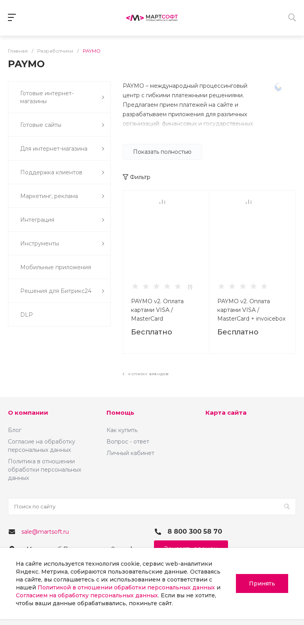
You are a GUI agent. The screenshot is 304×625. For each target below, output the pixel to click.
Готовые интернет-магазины (47, 97)
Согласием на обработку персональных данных (87, 595)
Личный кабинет (130, 453)
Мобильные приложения (55, 267)
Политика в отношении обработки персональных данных (44, 469)
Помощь (120, 412)
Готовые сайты (40, 124)
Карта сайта (226, 412)
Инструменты (39, 243)
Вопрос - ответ (127, 441)
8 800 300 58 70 (194, 531)
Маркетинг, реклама (49, 196)
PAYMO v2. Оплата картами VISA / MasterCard (157, 310)
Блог (14, 430)
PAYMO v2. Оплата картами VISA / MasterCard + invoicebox (251, 310)
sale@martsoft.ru (45, 531)
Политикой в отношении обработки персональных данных (126, 587)
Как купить (121, 430)
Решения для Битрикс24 (55, 291)
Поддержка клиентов (51, 172)
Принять (262, 583)
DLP (26, 314)
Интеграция (37, 219)
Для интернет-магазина (53, 148)
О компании (28, 412)
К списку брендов (147, 374)
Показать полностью (162, 151)
